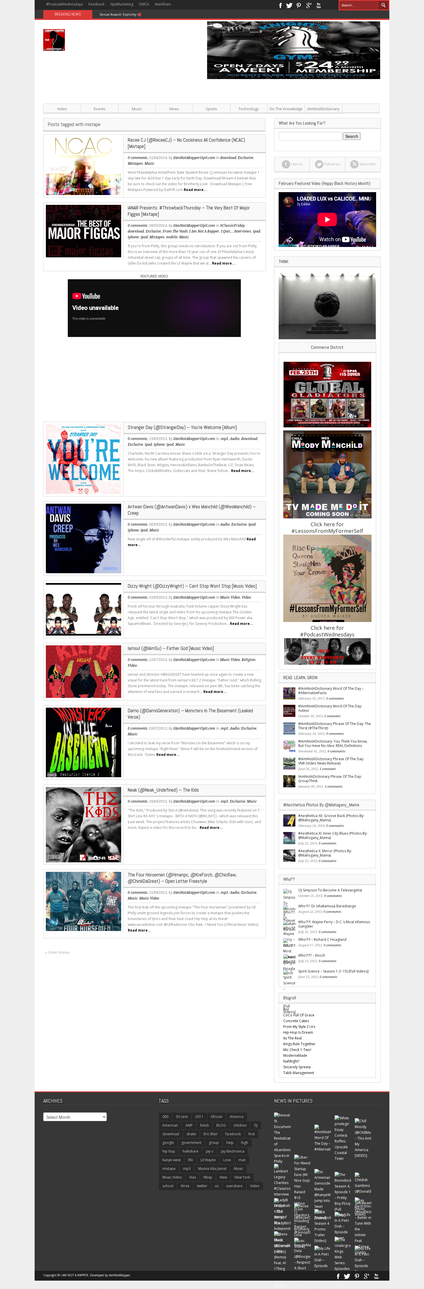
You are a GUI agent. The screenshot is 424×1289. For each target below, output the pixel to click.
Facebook (280, 5)
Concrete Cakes (296, 1020)
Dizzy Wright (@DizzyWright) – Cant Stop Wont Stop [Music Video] (192, 586)
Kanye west (171, 1159)
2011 (199, 1116)
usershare (234, 1185)
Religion (248, 660)
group (214, 1142)
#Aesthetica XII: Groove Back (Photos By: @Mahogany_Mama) (331, 818)
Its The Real (292, 1038)
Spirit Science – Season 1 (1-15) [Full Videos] (333, 971)
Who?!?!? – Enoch (311, 955)
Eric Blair (211, 1133)
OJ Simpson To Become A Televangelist (330, 890)
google (168, 1142)
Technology (249, 108)
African (216, 1116)
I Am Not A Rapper (204, 231)
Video (62, 108)
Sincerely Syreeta (297, 1067)
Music (137, 108)
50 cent (182, 1116)
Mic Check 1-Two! (297, 1049)
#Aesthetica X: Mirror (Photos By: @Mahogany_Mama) (325, 853)
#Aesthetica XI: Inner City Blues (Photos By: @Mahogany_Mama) (332, 835)
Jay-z (209, 1151)
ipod (144, 237)
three (185, 1185)
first (251, 1133)
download (136, 231)
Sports (211, 108)
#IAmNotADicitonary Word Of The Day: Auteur (330, 708)
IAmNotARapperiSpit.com (194, 226)
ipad (256, 231)
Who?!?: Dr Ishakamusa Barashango (327, 906)
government (191, 1142)
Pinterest (298, 5)
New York (242, 1177)
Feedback (96, 4)
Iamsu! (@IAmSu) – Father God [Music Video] (171, 648)
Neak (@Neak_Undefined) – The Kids (163, 790)
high (244, 1142)
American (170, 1125)
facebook (233, 1133)
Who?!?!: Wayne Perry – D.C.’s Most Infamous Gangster (334, 924)
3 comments (333, 786)
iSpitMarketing (121, 4)
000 (165, 1116)
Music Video (230, 597)
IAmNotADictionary (323, 108)
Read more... (195, 189)
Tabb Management (298, 1072)
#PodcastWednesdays (64, 4)
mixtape (169, 1168)
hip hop (168, 1151)
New (223, 1177)
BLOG (221, 1125)
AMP (189, 1125)
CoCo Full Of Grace (298, 1015)
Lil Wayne (208, 1159)
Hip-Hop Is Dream (298, 1032)
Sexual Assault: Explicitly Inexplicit (125, 14)
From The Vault (175, 231)
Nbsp (207, 1177)
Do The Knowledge (286, 108)
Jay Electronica (232, 1151)
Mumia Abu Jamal (212, 1168)
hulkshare (190, 1151)
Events (100, 108)
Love (227, 1159)
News (174, 108)
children (240, 1125)
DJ (256, 1125)
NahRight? (291, 1061)
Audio (234, 439)
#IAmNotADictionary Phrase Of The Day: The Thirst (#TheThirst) (334, 725)
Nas (193, 1177)
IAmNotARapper (119, 1275)
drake (191, 1133)
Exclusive (153, 231)
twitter (202, 1185)
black (204, 1125)
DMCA (144, 4)
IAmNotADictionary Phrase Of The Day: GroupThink (330, 778)
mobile (171, 237)
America (236, 1116)
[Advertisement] (270, 119)
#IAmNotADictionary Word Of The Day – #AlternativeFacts (331, 690)
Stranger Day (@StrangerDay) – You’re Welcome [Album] (182, 427)
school (167, 1185)
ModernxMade (295, 1055)
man (242, 1159)
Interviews (242, 231)
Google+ (308, 5)
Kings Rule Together (299, 1043)
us (217, 1185)
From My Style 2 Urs (299, 1026)
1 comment (332, 716)
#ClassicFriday (232, 226)
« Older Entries (57, 952)
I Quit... (226, 231)
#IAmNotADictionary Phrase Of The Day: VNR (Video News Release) (331, 761)
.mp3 (224, 439)
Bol (286, 1009)
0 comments (137, 158)
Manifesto (163, 4)
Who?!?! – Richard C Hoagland (322, 939)
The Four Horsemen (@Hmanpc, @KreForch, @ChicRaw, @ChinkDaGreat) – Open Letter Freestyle (182, 878)
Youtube (318, 5)
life (190, 1159)
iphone (133, 237)
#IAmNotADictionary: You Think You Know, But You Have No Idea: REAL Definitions (332, 743)
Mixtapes (135, 164)
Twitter (289, 5)
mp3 (187, 1168)
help (230, 1142)
